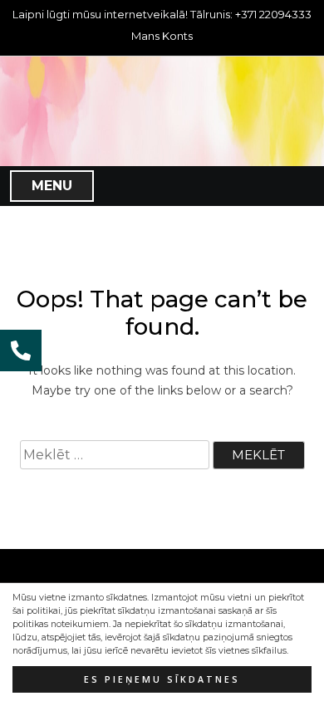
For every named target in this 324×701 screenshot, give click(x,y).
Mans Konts (162, 35)
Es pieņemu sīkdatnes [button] (162, 679)
